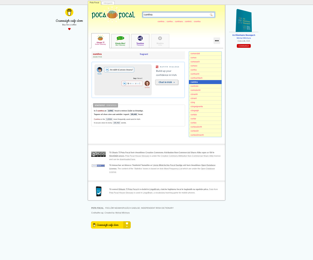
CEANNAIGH (243, 46)
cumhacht (195, 74)
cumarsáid (195, 53)
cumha (170, 21)
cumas (193, 57)
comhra (161, 21)
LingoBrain (154, 189)
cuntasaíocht (196, 127)
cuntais (194, 114)
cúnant (194, 98)
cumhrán (194, 86)
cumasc (194, 66)
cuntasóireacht (197, 135)
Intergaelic (108, 3)
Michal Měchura (122, 213)
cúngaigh (195, 110)
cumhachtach (196, 78)
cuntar (193, 119)
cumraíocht (195, 90)
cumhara (179, 21)
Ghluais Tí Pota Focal (128, 189)
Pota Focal (94, 2)
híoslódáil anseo (116, 156)
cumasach (195, 62)
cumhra (194, 82)
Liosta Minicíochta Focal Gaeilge (168, 165)
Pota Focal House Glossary (137, 156)
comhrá (188, 21)
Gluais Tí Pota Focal (121, 152)
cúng (193, 102)
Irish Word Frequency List (171, 169)
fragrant (144, 54)
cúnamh (194, 94)
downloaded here (127, 159)
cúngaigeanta (197, 106)
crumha (197, 21)
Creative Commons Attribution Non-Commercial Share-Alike (173, 152)
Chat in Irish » (167, 82)
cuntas (193, 123)
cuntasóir (195, 131)
